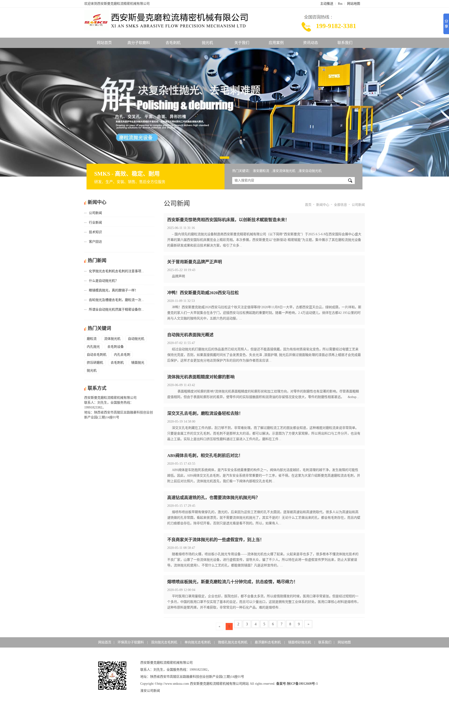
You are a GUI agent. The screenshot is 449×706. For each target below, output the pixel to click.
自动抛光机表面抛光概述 (190, 335)
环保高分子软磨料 (131, 642)
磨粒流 (92, 338)
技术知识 (95, 232)
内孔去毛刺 (122, 354)
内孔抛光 (93, 346)
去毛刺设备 (115, 346)
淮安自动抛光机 (310, 171)
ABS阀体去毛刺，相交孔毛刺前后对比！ (205, 455)
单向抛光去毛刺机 (198, 642)
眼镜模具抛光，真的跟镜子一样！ (113, 290)
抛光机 (207, 43)
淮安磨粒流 (261, 171)
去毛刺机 (173, 43)
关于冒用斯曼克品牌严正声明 (194, 262)
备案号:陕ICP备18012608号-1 (297, 683)
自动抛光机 (136, 338)
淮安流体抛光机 (283, 171)
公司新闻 (95, 213)
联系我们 (344, 43)
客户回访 (95, 241)
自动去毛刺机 (96, 354)
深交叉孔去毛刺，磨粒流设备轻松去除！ (205, 413)
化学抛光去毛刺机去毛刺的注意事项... (116, 271)
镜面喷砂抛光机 (300, 642)
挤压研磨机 (95, 362)
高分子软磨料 (138, 43)
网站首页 (104, 43)
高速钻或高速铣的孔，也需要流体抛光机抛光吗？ (213, 497)
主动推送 (326, 3)
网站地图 (353, 3)
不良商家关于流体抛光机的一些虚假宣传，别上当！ (215, 539)
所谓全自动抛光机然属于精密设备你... (116, 309)
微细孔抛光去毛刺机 (233, 642)
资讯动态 (310, 43)
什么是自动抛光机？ (103, 280)
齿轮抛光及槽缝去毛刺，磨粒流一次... (116, 300)
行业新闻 (95, 222)
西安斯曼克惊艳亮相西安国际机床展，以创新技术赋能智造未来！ (228, 219)
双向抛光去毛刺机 (164, 642)
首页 (308, 204)
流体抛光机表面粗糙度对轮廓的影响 (201, 377)
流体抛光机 (112, 338)
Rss (340, 3)
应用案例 (276, 43)
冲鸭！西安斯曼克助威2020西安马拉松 (203, 292)
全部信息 (340, 204)
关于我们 (241, 43)
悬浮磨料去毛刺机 (268, 642)
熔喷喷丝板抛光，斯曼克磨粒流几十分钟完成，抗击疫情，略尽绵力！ (232, 581)
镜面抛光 (137, 362)
